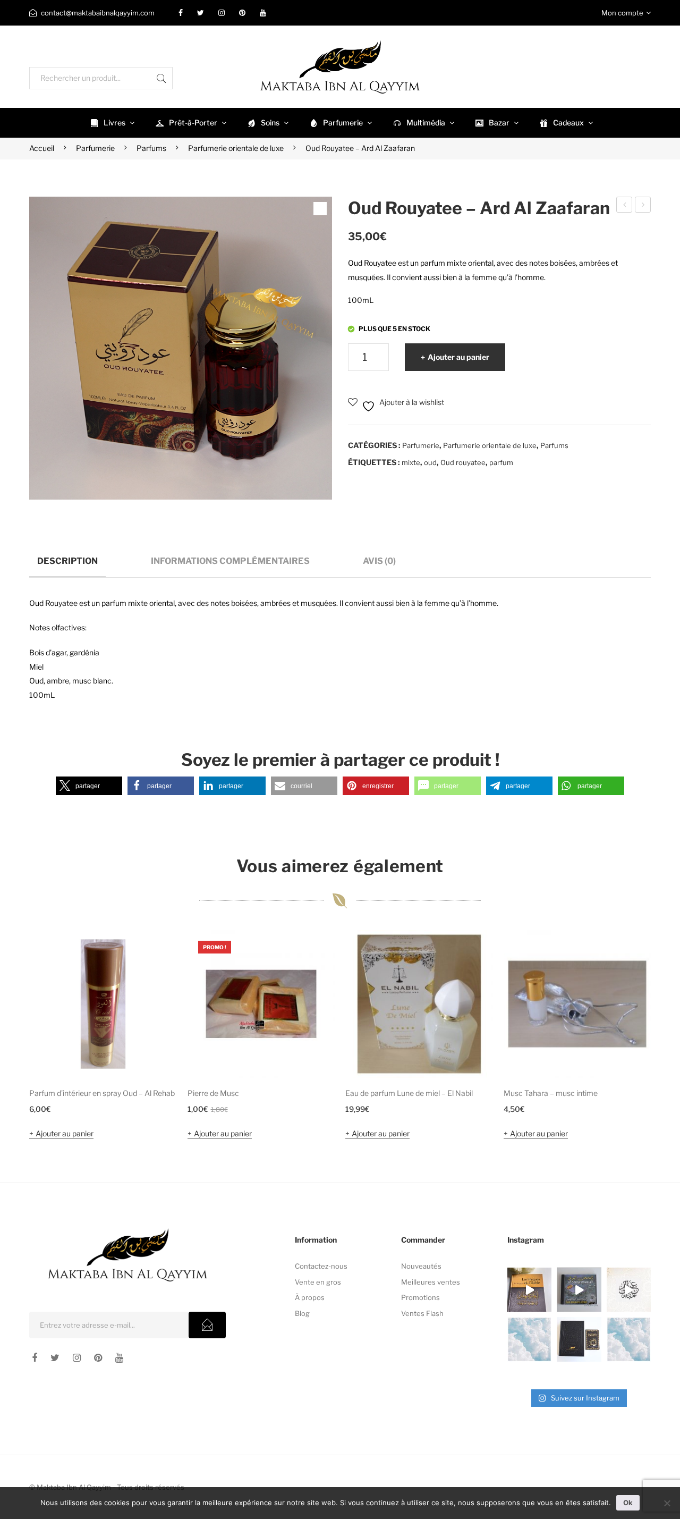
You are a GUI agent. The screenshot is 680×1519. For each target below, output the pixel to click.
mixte (411, 462)
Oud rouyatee (463, 462)
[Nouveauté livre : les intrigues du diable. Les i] (529, 1290)
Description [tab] (67, 560)
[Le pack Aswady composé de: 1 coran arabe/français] (579, 1339)
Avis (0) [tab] (379, 560)
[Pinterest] (242, 13)
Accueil (41, 148)
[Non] (666, 1503)
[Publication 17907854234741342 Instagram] (529, 1339)
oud (430, 462)
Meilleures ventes (430, 1282)
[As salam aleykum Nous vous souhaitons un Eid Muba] (629, 1290)
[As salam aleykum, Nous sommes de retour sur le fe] (629, 1339)
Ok (628, 1502)
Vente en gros (318, 1282)
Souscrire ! (207, 1325)
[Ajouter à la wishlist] (154, 952)
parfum (501, 462)
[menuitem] (111, 123)
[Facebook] (180, 13)
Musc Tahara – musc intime (551, 1093)
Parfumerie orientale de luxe (236, 148)
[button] (89, 786)
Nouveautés (421, 1266)
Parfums (151, 148)
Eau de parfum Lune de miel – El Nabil (409, 1093)
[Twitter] (200, 13)
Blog (302, 1313)
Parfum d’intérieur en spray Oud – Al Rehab (102, 1093)
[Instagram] (221, 13)
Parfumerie (95, 148)
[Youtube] (263, 13)
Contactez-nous (321, 1266)
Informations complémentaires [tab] (230, 560)
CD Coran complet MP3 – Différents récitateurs (643, 206)
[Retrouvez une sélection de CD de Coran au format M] (579, 1290)
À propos (310, 1297)
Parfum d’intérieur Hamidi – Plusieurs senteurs (624, 206)
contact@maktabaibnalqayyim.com (98, 13)
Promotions (420, 1297)
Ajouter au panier (458, 356)
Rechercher (161, 78)
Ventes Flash (422, 1313)
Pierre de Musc (213, 1093)
